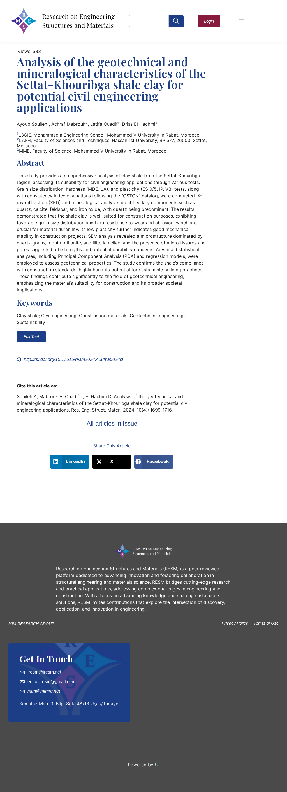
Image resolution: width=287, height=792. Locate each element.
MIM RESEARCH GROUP (31, 624)
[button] (69, 462)
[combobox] (149, 21)
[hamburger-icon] (241, 21)
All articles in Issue (112, 423)
